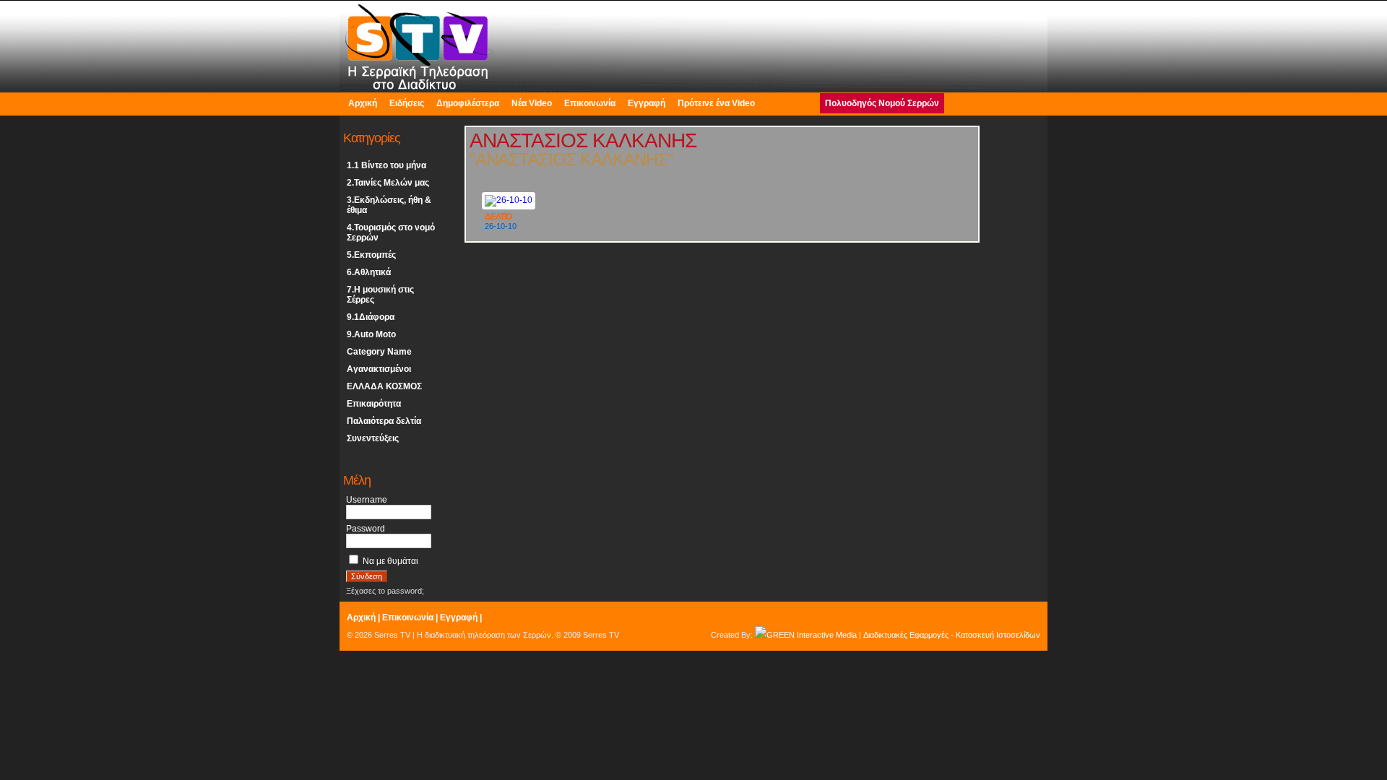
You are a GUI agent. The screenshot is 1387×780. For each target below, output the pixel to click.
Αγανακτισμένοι (379, 369)
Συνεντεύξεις (373, 438)
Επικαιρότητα (374, 404)
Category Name (379, 352)
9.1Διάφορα (370, 317)
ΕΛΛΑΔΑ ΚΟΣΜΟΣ (384, 386)
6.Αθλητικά (369, 272)
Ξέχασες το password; (385, 590)
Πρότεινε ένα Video (716, 103)
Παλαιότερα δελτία (384, 421)
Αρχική (362, 103)
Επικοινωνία (589, 103)
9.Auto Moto (371, 334)
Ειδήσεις (406, 103)
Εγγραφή (646, 103)
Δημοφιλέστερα (467, 103)
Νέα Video (531, 103)
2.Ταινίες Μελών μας (388, 183)
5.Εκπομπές (371, 255)
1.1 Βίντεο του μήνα (386, 165)
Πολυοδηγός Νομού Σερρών (882, 103)
